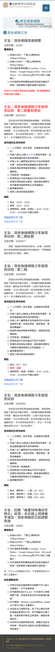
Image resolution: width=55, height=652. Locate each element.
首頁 (21, 26)
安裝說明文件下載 (13, 217)
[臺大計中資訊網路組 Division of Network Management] (6, 7)
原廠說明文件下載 (13, 221)
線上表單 (30, 154)
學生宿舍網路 (31, 26)
